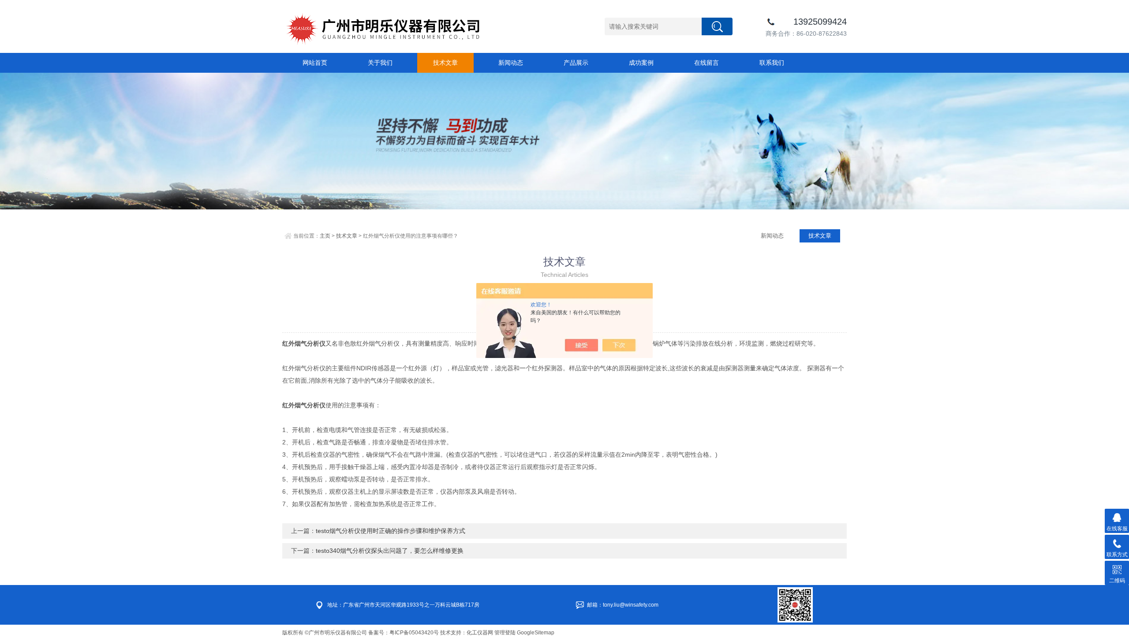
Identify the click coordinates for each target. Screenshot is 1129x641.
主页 (325, 236)
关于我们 (380, 62)
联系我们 (771, 62)
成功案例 (641, 62)
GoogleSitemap (535, 633)
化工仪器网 (480, 633)
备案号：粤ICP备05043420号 (403, 633)
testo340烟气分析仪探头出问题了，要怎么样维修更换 (390, 550)
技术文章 (445, 62)
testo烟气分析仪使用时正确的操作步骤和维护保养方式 (390, 530)
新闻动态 (510, 62)
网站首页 (315, 62)
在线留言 (706, 62)
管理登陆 (505, 633)
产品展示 (576, 62)
